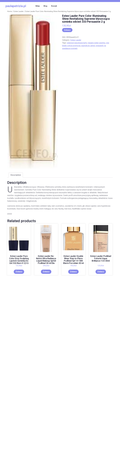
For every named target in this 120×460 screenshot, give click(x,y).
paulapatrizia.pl (16, 6)
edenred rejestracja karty (77, 43)
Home (9, 11)
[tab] (16, 175)
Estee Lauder (19, 11)
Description (16, 175)
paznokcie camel (88, 46)
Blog (45, 6)
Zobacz (67, 30)
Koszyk (54, 6)
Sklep (37, 6)
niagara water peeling (96, 43)
